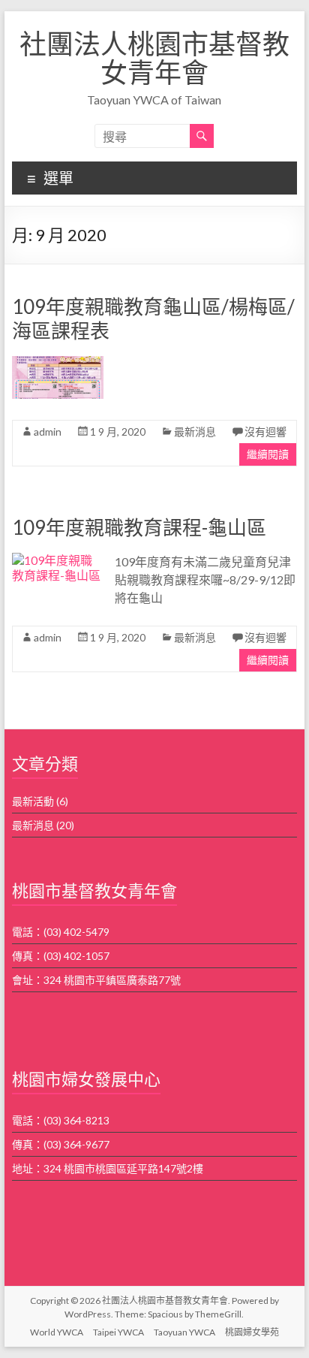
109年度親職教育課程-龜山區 (139, 527)
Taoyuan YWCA (184, 1332)
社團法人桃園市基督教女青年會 (155, 58)
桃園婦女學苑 (252, 1332)
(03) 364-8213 (77, 1120)
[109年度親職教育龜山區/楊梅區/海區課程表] (57, 363)
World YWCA (56, 1332)
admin (48, 431)
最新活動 (33, 801)
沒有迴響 (265, 431)
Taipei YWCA (118, 1332)
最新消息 (195, 431)
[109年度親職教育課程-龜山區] (57, 560)
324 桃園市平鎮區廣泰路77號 (112, 979)
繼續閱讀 (268, 454)
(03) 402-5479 (77, 931)
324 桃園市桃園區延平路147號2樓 (123, 1168)
